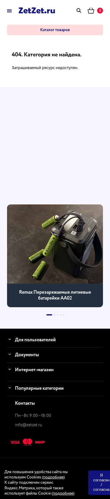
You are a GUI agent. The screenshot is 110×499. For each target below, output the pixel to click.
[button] (49, 314)
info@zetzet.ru (28, 425)
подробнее (53, 477)
